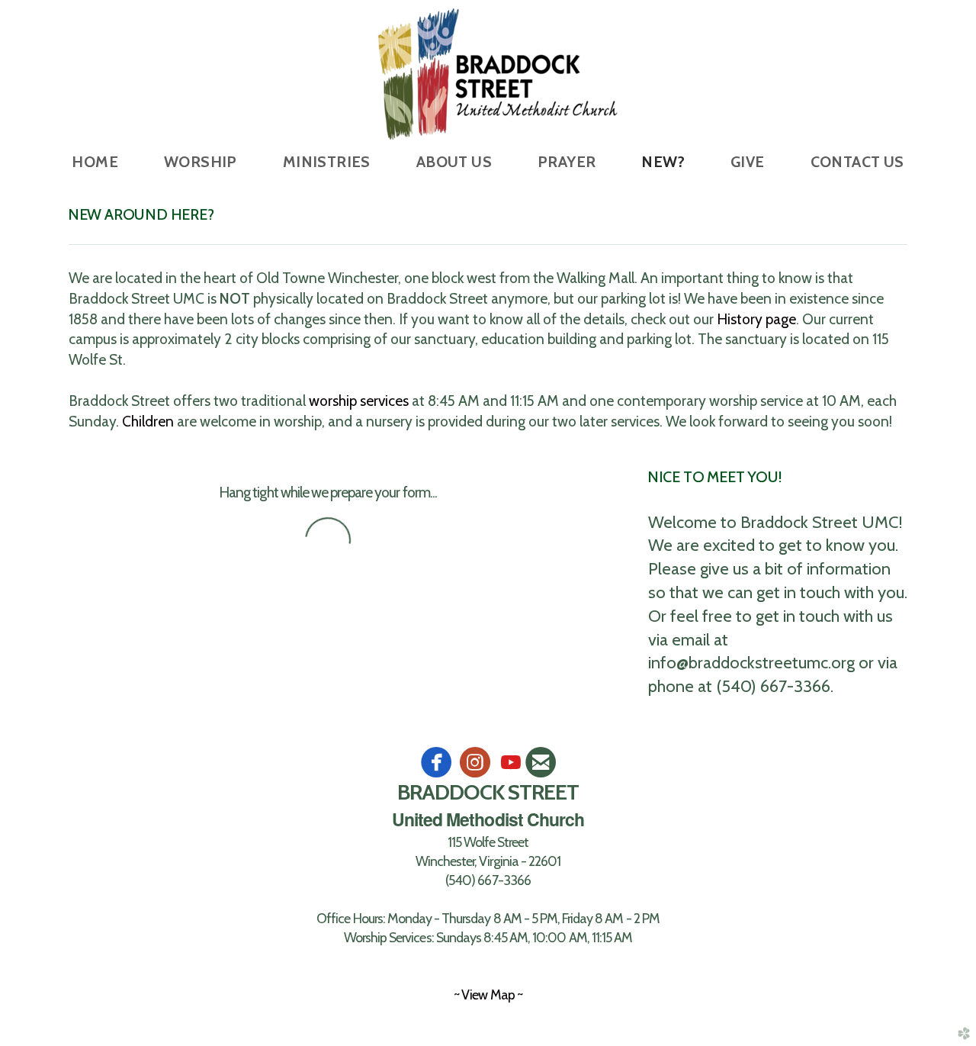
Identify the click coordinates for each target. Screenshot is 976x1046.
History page (756, 319)
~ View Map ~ (488, 994)
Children (148, 421)
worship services (359, 400)
